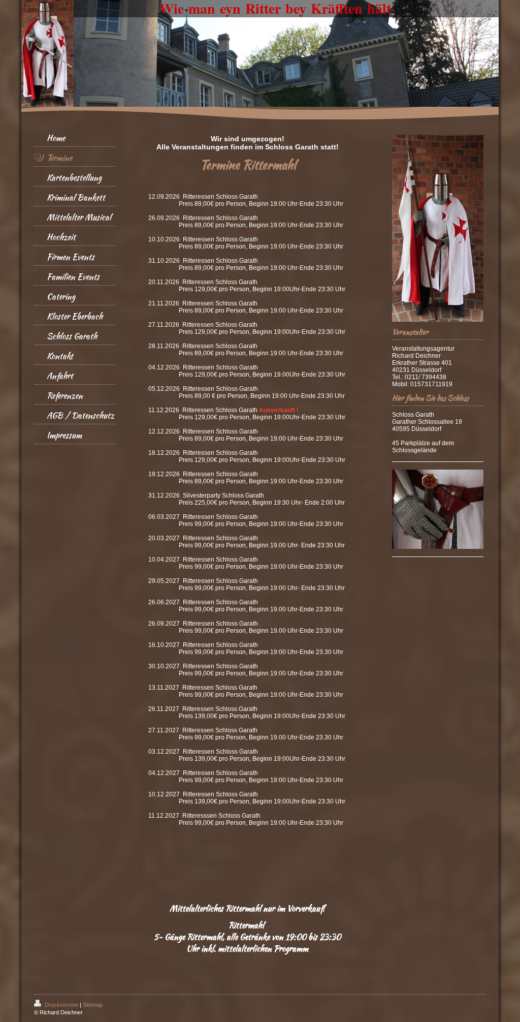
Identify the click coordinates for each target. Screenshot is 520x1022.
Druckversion (61, 1005)
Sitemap (93, 1005)
